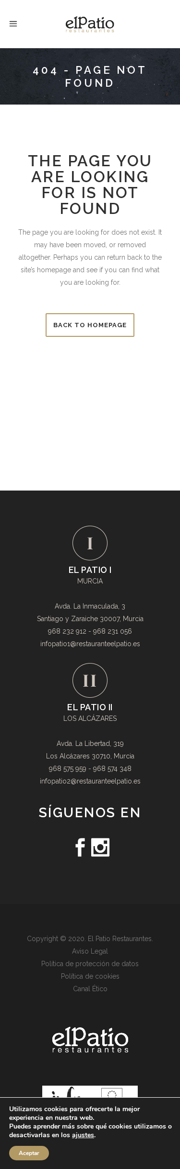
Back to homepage (90, 325)
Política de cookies (90, 976)
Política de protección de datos (90, 964)
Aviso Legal (90, 951)
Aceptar (29, 1153)
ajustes (83, 1135)
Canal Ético (90, 989)
